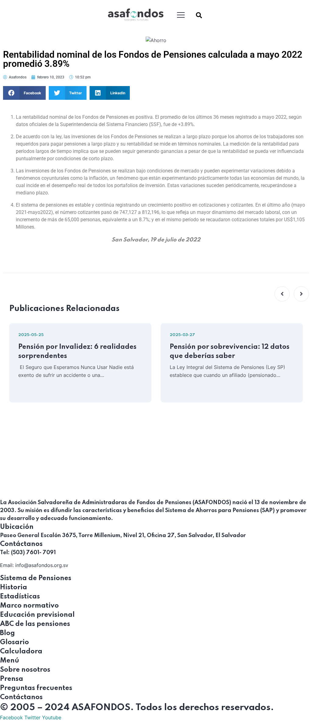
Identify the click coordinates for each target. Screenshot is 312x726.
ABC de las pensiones (35, 624)
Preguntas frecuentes (36, 688)
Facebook (11, 717)
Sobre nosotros (25, 669)
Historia (13, 587)
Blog (7, 633)
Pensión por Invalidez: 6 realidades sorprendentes (77, 351)
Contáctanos (21, 697)
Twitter (32, 717)
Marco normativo (29, 605)
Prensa (11, 679)
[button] (24, 93)
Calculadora (21, 651)
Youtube (51, 717)
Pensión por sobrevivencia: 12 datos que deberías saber (229, 351)
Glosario (14, 642)
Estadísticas (20, 596)
